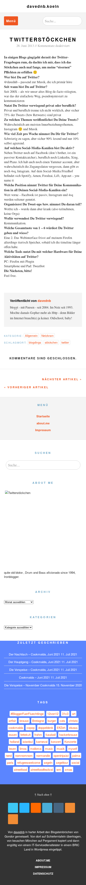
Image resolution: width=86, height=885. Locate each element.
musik (61, 748)
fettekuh (25, 734)
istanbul (28, 741)
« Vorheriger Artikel (26, 387)
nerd (9, 755)
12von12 (52, 714)
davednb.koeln (43, 6)
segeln (48, 762)
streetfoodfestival (42, 769)
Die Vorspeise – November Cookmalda (29, 685)
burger (52, 720)
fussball (51, 734)
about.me (43, 423)
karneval (41, 741)
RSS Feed (70, 808)
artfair (12, 720)
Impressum (43, 430)
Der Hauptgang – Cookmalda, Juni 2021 (34, 662)
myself (72, 748)
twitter (65, 342)
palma (76, 755)
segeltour (62, 762)
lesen (12, 748)
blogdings (35, 342)
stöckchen (51, 342)
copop (31, 727)
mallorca (35, 748)
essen (13, 734)
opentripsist (61, 755)
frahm (38, 734)
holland (14, 741)
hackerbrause (68, 734)
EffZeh (61, 727)
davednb (44, 300)
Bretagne (38, 720)
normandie (43, 755)
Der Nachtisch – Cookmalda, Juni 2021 (34, 654)
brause (24, 720)
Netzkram (47, 335)
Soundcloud (36, 808)
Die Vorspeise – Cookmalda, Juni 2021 (34, 669)
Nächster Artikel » (62, 379)
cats (62, 720)
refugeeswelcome (28, 762)
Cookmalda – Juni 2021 (34, 677)
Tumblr (59, 808)
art (73, 714)
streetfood (20, 769)
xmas (68, 769)
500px (24, 808)
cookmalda (16, 727)
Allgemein (31, 335)
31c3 (65, 714)
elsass (73, 727)
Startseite (43, 416)
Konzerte (70, 741)
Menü (11, 21)
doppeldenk (45, 727)
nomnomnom (24, 755)
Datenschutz (43, 873)
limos (23, 748)
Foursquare (47, 808)
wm (58, 769)
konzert (56, 741)
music (49, 748)
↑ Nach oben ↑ (43, 794)
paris (10, 762)
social (75, 762)
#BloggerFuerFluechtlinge (27, 714)
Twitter (13, 808)
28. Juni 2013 (25, 45)
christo (73, 720)
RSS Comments (13, 819)
